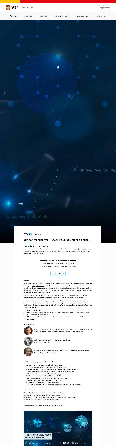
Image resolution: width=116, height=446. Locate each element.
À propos (99, 5)
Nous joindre (106, 5)
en (108, 9)
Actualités (38, 234)
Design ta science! (38, 286)
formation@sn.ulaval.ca (54, 406)
